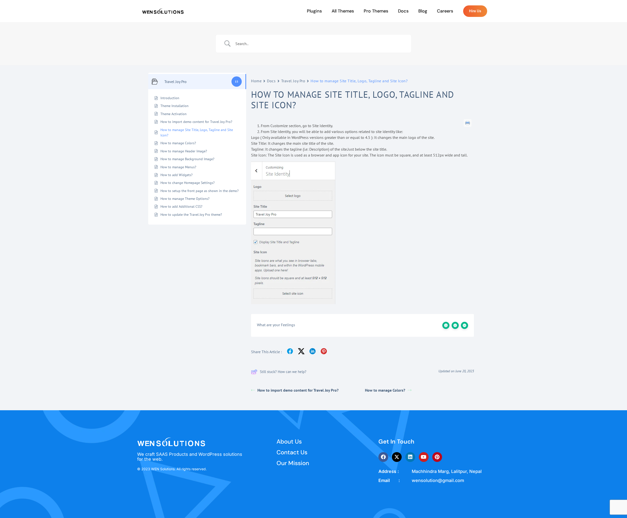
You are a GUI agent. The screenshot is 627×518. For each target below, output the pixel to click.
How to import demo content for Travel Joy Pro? (297, 390)
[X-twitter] (397, 457)
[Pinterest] (437, 457)
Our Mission (293, 463)
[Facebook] (383, 457)
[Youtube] (424, 457)
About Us (289, 441)
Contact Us (292, 452)
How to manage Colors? (385, 390)
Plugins (314, 11)
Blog (422, 11)
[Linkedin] (410, 457)
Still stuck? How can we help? (283, 371)
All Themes (343, 11)
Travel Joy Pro (293, 80)
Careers (445, 11)
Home (256, 80)
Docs (403, 11)
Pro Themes (376, 11)
